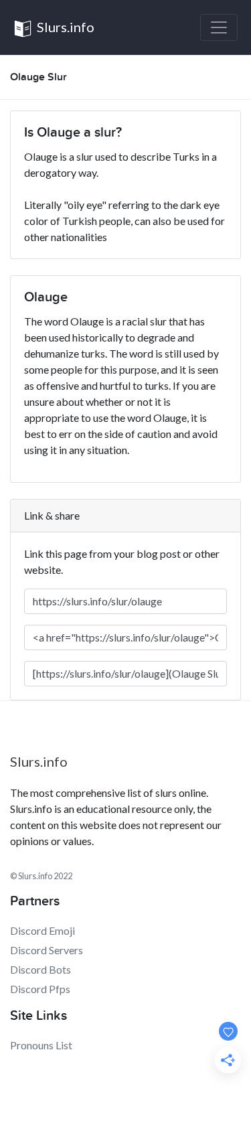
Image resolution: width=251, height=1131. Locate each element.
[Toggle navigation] (219, 27)
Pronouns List (41, 1045)
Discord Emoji (42, 930)
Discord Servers (46, 950)
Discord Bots (40, 969)
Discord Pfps (40, 988)
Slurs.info (64, 27)
